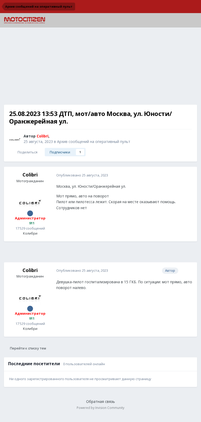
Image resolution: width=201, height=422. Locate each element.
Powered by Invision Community (100, 408)
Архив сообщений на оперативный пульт (93, 141)
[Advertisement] (100, 68)
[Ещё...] (187, 175)
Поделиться (26, 152)
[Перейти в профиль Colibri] (15, 139)
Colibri (30, 174)
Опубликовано (82, 175)
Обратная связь (100, 401)
